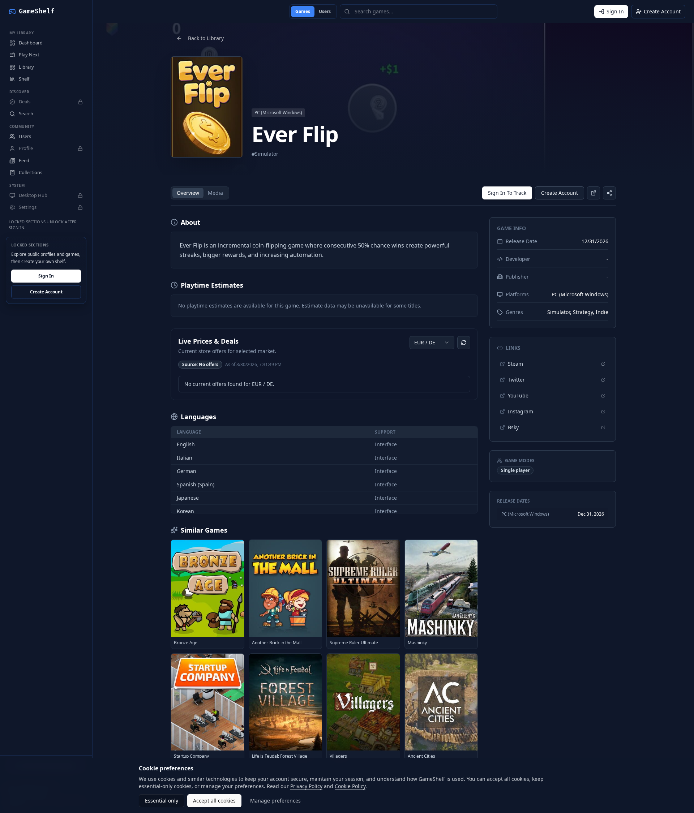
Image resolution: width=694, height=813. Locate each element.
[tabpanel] (324, 489)
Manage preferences (275, 800)
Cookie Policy (350, 786)
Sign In (46, 276)
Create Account (46, 292)
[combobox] (432, 342)
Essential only (161, 800)
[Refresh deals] (463, 342)
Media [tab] (215, 192)
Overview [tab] (188, 192)
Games (302, 11)
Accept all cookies (214, 800)
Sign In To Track (507, 192)
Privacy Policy (306, 786)
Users (325, 11)
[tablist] (200, 192)
